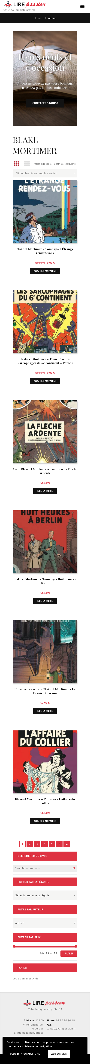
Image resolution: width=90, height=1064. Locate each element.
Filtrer (69, 953)
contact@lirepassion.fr (60, 1028)
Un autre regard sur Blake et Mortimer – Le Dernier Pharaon (45, 691)
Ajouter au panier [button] (45, 270)
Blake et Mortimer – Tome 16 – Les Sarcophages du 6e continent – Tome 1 (45, 361)
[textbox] (43, 895)
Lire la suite (45, 491)
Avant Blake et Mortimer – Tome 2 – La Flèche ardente (45, 471)
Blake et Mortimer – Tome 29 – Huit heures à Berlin (45, 581)
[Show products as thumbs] (17, 163)
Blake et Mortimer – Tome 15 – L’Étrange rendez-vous (45, 251)
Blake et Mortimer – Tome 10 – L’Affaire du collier (45, 801)
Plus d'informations (25, 1053)
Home (38, 18)
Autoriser (59, 1053)
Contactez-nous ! (45, 103)
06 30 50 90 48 (65, 1020)
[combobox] (45, 895)
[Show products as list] (27, 163)
